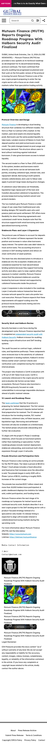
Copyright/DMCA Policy (12, 740)
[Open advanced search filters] (37, 20)
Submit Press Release (14, 735)
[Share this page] (43, 20)
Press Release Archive (27, 730)
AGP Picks (5, 4)
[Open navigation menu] (4, 20)
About (13, 730)
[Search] (32, 20)
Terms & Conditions (34, 735)
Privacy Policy (30, 740)
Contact (41, 740)
